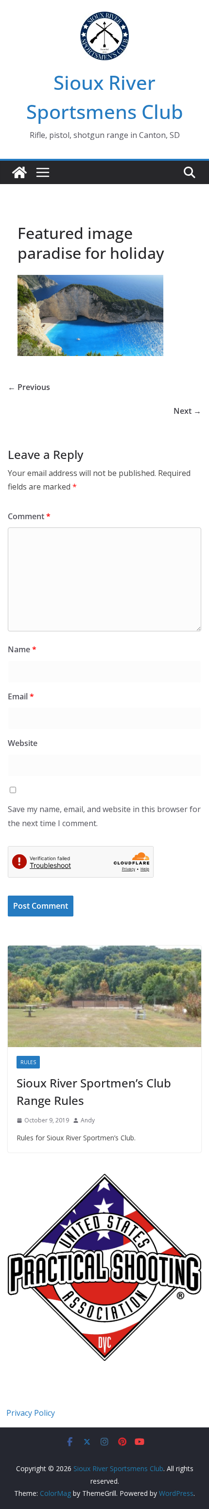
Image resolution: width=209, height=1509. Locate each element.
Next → (187, 411)
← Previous (29, 387)
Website (22, 743)
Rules (28, 1062)
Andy (88, 1120)
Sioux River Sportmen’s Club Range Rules (94, 1091)
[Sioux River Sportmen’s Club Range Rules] (104, 996)
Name (22, 649)
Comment (29, 516)
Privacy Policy (30, 1412)
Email (21, 696)
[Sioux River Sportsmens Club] (19, 172)
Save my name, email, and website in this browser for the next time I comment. (104, 816)
